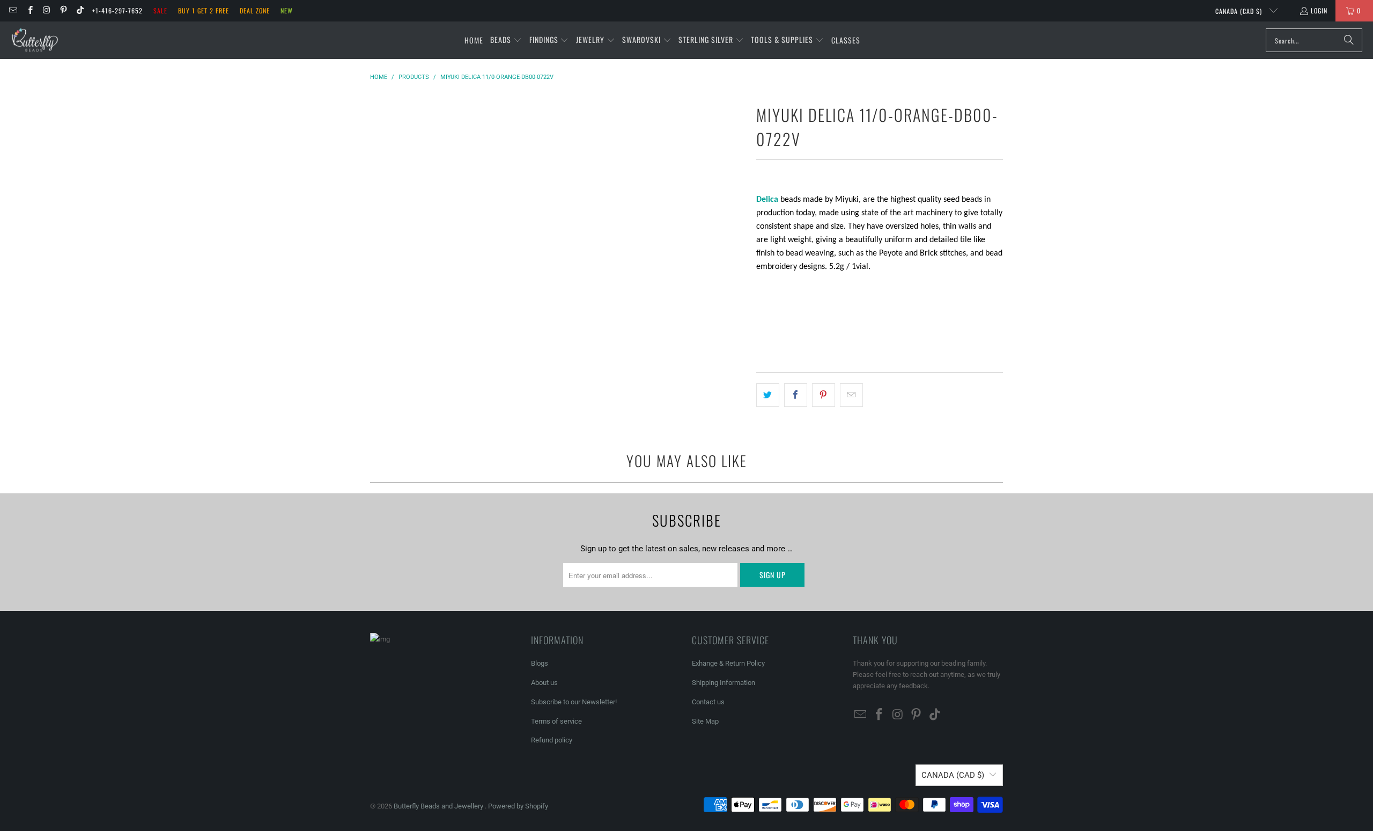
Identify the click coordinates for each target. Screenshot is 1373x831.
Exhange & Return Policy (728, 663)
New (286, 10)
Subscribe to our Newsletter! (574, 702)
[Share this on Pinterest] (823, 395)
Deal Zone (255, 10)
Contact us (708, 702)
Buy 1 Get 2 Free (203, 10)
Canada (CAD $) (1239, 11)
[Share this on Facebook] (795, 395)
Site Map (705, 721)
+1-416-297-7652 (117, 10)
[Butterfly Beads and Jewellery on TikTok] (79, 10)
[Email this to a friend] (851, 395)
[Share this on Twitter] (767, 395)
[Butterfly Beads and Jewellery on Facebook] (29, 10)
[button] (506, 40)
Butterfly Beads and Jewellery (439, 806)
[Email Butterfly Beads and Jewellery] (12, 10)
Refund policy (551, 740)
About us (544, 683)
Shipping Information (723, 683)
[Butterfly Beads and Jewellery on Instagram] (46, 10)
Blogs (539, 663)
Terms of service (556, 721)
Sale (160, 10)
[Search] (1348, 40)
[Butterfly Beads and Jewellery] (35, 40)
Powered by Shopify (518, 806)
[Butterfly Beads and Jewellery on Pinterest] (63, 10)
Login (1319, 10)
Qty (761, 287)
